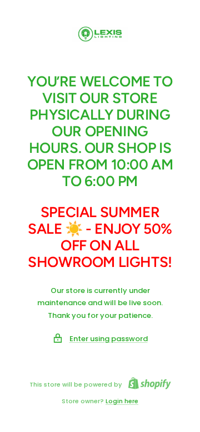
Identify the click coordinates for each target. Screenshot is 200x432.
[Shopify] (146, 384)
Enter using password (108, 338)
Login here (122, 401)
